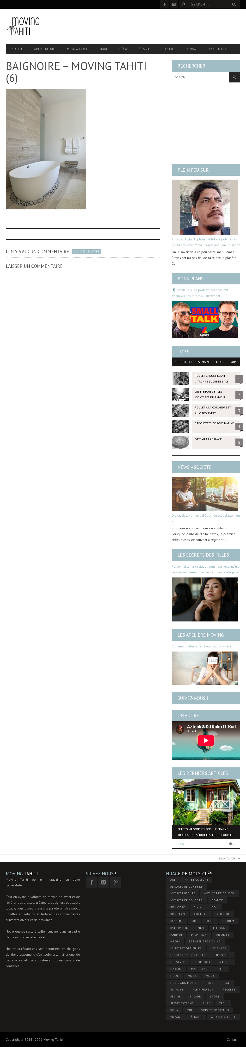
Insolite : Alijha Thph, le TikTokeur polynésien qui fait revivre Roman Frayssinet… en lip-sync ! (206, 242)
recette (229, 989)
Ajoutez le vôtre (86, 251)
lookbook (202, 962)
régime (175, 996)
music (210, 976)
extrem (228, 921)
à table (196, 1017)
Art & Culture (44, 49)
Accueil (17, 49)
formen (176, 934)
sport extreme (182, 1003)
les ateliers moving (205, 941)
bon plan (177, 914)
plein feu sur (203, 989)
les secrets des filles (188, 955)
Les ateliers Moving (201, 635)
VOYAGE (176, 1017)
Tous (233, 362)
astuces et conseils (186, 900)
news (209, 982)
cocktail (201, 914)
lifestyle (177, 962)
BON (215, 907)
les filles (218, 948)
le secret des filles (186, 948)
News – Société (195, 467)
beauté (217, 900)
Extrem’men (218, 49)
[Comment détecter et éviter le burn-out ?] (205, 668)
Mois (219, 362)
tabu (223, 1003)
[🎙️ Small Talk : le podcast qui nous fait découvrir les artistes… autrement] (205, 319)
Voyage (192, 49)
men (222, 969)
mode (174, 976)
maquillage (200, 969)
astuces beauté (182, 893)
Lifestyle (168, 49)
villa (174, 1010)
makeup (176, 969)
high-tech (199, 934)
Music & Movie (77, 49)
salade (195, 996)
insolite (222, 934)
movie (192, 976)
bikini (198, 907)
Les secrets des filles (203, 555)
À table (144, 49)
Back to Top (227, 858)
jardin (175, 941)
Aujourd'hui (183, 362)
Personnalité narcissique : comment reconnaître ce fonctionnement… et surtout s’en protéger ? (205, 569)
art (173, 879)
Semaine (204, 362)
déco (210, 921)
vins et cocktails (215, 1010)
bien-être (177, 907)
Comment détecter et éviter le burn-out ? (202, 646)
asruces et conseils (186, 886)
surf (206, 1003)
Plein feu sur (193, 170)
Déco (123, 49)
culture (223, 914)
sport (215, 996)
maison (225, 962)
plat (226, 982)
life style (222, 955)
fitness (219, 927)
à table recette (223, 1017)
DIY (194, 921)
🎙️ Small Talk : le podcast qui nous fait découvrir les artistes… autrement (200, 293)
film (200, 927)
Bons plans (190, 279)
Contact (232, 1039)
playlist (177, 989)
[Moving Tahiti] (41, 26)
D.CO (181, 844)
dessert (176, 921)
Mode (103, 49)
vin (189, 1010)
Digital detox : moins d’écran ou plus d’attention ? (206, 518)
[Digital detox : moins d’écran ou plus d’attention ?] (205, 494)
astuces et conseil (219, 893)
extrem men (179, 927)
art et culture (196, 879)
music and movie (183, 982)
